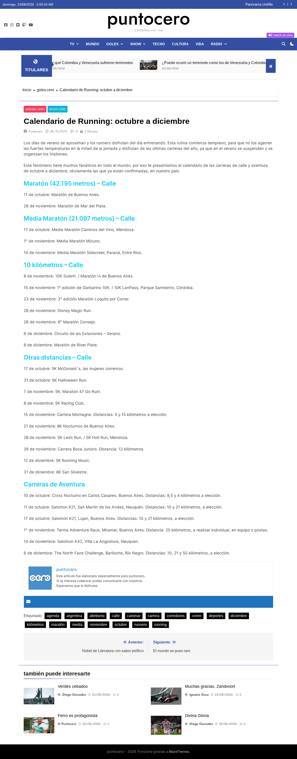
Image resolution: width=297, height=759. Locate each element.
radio (216, 44)
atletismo (97, 616)
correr (196, 616)
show (135, 44)
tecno (159, 44)
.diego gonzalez (73, 694)
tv (72, 44)
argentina (74, 616)
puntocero (148, 18)
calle (116, 616)
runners (140, 625)
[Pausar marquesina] (271, 66)
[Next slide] (291, 4)
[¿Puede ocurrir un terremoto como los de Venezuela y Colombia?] (132, 65)
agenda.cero (35, 109)
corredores (175, 616)
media (77, 625)
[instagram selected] (12, 25)
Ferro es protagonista (77, 715)
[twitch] (24, 25)
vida (200, 44)
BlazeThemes (179, 751)
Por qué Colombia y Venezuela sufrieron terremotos (233, 5)
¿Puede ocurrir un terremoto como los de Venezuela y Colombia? (199, 63)
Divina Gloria (197, 715)
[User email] (28, 601)
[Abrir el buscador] (283, 44)
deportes (216, 616)
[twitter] (18, 25)
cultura (180, 44)
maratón (58, 625)
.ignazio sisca (199, 694)
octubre (121, 625)
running (160, 625)
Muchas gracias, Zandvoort (210, 686)
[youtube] (30, 25)
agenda (53, 616)
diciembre (239, 616)
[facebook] (6, 25)
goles (112, 44)
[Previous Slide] (284, 4)
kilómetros (35, 625)
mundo (92, 44)
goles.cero (57, 109)
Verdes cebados (73, 686)
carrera (153, 616)
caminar (133, 616)
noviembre (98, 625)
